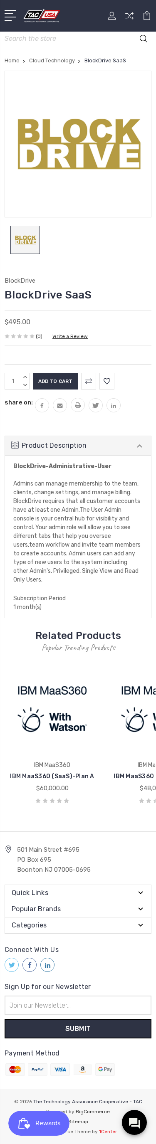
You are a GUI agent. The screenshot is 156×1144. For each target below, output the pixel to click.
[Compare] (129, 18)
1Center (108, 1131)
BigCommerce (93, 1111)
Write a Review (70, 336)
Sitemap (78, 1121)
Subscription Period (39, 598)
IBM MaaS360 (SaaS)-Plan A (52, 776)
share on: (19, 402)
